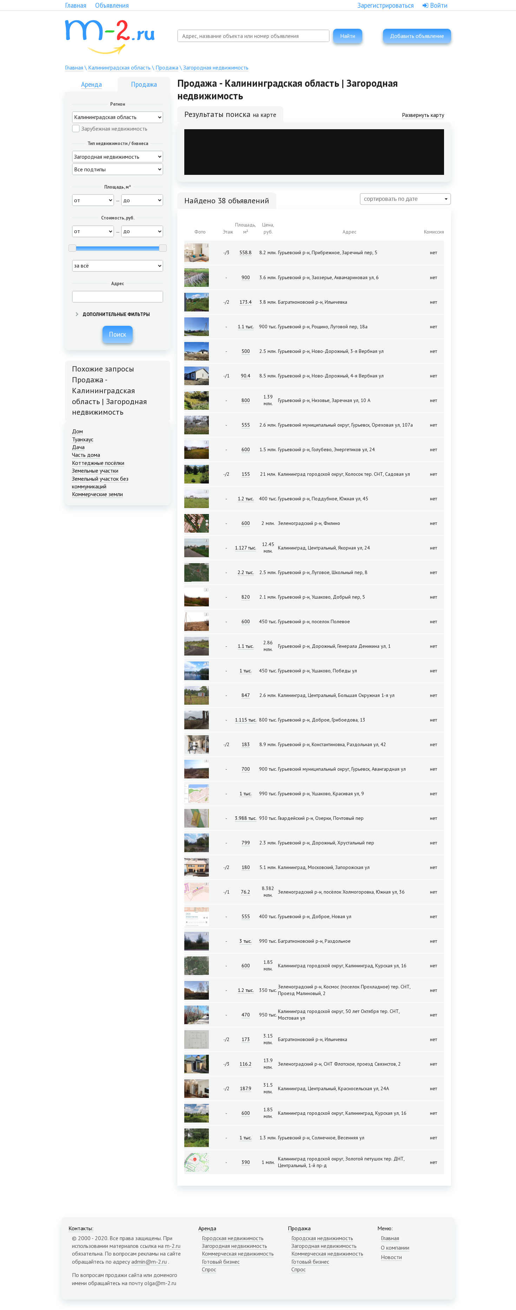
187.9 (245, 1088)
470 (246, 1015)
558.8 (245, 252)
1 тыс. (245, 670)
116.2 (245, 1064)
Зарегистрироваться (385, 5)
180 (246, 867)
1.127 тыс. (245, 548)
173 (246, 1039)
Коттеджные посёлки (98, 462)
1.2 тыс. (246, 498)
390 (246, 1162)
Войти (438, 5)
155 (246, 474)
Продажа (167, 67)
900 (246, 277)
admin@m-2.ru (149, 1261)
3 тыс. (245, 941)
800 (246, 400)
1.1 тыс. (246, 326)
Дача (78, 446)
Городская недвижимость (233, 1238)
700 (246, 769)
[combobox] (253, 35)
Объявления (112, 5)
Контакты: (80, 1228)
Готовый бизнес (221, 1261)
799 (246, 843)
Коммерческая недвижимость (238, 1253)
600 (246, 449)
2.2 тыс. (246, 572)
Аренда (91, 84)
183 (246, 744)
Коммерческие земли (97, 494)
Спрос (209, 1269)
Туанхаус (82, 439)
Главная (75, 5)
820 (246, 597)
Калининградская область (119, 67)
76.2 (245, 892)
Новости (391, 1256)
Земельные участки (95, 470)
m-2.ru (172, 1245)
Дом (77, 431)
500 (246, 351)
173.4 (245, 302)
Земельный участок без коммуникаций (100, 482)
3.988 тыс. (246, 818)
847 (246, 695)
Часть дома (86, 454)
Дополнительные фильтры (116, 314)
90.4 (245, 376)
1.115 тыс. (246, 720)
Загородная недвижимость (216, 67)
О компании (395, 1247)
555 (246, 425)
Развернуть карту (423, 114)
